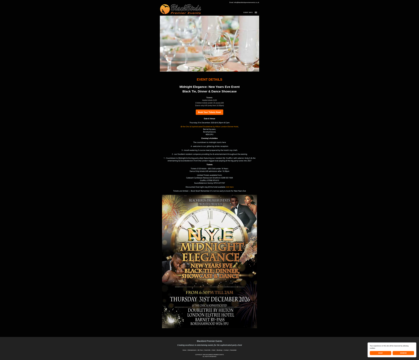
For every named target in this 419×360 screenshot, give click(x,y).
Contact (226, 350)
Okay (380, 353)
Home (184, 350)
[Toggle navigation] (256, 12)
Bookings (220, 350)
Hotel (213, 350)
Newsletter (233, 350)
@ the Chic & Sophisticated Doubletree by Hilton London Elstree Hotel (209, 126)
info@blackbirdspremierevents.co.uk (246, 2)
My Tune (200, 350)
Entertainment (192, 350)
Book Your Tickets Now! (209, 112)
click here (230, 187)
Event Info (207, 350)
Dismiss (403, 353)
